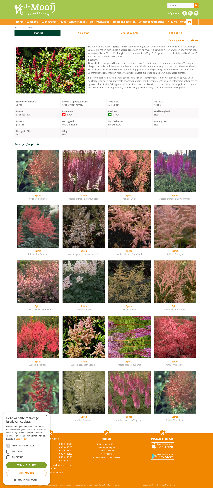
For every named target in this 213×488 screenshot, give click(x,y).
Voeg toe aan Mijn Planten (185, 40)
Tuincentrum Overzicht (168, 485)
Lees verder (21, 439)
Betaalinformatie (99, 485)
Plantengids (37, 32)
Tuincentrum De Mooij (106, 444)
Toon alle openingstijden (50, 472)
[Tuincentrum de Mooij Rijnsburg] (35, 9)
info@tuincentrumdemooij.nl (107, 457)
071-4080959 (108, 454)
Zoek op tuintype (129, 32)
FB (184, 13)
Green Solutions (149, 485)
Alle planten (83, 32)
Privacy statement (66, 485)
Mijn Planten (175, 32)
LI (196, 13)
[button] (26, 480)
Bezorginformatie (83, 485)
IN (190, 13)
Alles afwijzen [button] (26, 473)
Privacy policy (114, 485)
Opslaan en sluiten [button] (26, 465)
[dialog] (26, 448)
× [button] (46, 415)
